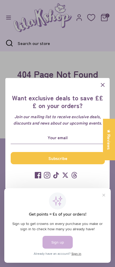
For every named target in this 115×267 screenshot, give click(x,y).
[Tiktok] (56, 175)
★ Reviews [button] (109, 139)
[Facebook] (38, 175)
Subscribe (57, 158)
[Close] (103, 85)
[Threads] (74, 175)
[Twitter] (65, 175)
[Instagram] (47, 175)
